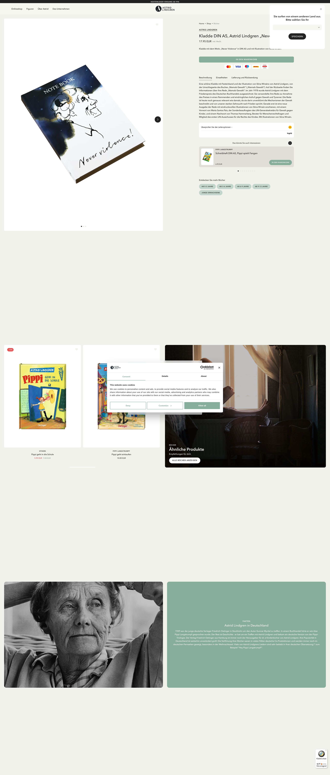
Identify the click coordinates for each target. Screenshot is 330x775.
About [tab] (204, 376)
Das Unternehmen (61, 8)
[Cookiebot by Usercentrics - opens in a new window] (202, 367)
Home (201, 23)
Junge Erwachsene (211, 193)
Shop (209, 23)
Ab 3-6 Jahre (225, 186)
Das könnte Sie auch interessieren (246, 143)
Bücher (216, 23)
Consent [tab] (126, 376)
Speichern (297, 36)
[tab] (81, 226)
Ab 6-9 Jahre (243, 186)
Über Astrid (43, 8)
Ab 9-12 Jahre (261, 186)
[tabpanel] (246, 99)
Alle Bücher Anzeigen (184, 460)
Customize (163, 405)
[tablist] (246, 77)
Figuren (30, 8)
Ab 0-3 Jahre (207, 186)
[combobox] (297, 27)
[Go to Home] (165, 9)
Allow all (202, 405)
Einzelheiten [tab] (221, 77)
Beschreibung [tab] (205, 77)
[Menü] (325, 750)
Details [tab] (165, 376)
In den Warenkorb (246, 59)
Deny (128, 405)
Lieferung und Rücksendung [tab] (245, 77)
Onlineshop (16, 8)
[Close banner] (219, 367)
